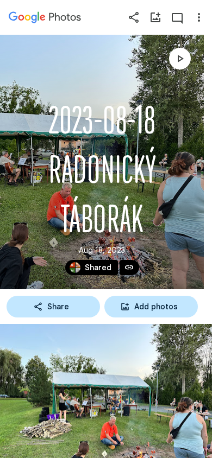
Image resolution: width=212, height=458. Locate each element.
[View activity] (177, 17)
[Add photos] (155, 17)
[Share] (134, 17)
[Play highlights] (180, 59)
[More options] (199, 17)
